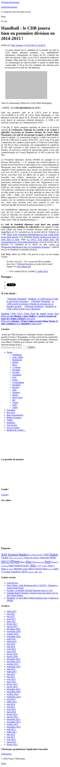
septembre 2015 (14, 666)
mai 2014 (11, 707)
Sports (9, 352)
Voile (14, 405)
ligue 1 (51, 565)
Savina (50, 313)
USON (24, 571)
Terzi (56, 313)
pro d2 (50, 569)
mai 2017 (11, 616)
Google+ (5, 495)
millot (25, 569)
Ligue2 (11, 569)
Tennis (15, 402)
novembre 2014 (14, 692)
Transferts (11, 410)
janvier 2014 (12, 717)
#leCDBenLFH (24, 266)
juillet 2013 (12, 732)
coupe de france (31, 557)
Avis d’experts (13, 427)
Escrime (15, 372)
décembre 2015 (13, 659)
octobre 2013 (12, 724)
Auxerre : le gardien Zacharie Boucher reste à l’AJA (30, 590)
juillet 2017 (12, 611)
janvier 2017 (12, 626)
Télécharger (6, 754)
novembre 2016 (14, 631)
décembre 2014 (13, 689)
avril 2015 (11, 679)
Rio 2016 (11, 412)
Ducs (22, 562)
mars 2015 (11, 681)
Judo (14, 390)
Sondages (11, 422)
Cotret (11, 558)
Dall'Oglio (44, 557)
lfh (37, 313)
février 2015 (12, 684)
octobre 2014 (12, 694)
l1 (37, 566)
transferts (15, 571)
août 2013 (11, 729)
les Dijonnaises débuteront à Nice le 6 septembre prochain (30, 245)
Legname (44, 566)
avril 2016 (11, 649)
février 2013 (12, 744)
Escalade (16, 370)
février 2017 (12, 624)
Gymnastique (18, 382)
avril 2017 (11, 619)
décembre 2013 (13, 719)
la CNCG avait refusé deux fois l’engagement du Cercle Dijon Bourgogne (30, 240)
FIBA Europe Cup (38, 562)
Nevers (38, 568)
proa (45, 568)
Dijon (26, 313)
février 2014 (12, 714)
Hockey (15, 387)
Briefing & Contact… (16, 430)
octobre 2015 (12, 664)
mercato (18, 568)
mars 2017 (11, 621)
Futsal (15, 380)
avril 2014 (11, 709)
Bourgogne (37, 555)
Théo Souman (17, 45)
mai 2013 (11, 737)
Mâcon (31, 568)
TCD (3, 572)
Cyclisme (16, 367)
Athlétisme (17, 355)
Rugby (15, 395)
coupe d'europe (18, 558)
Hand (32, 313)
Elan (28, 561)
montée (43, 313)
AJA (4, 554)
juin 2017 (11, 614)
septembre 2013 (14, 727)
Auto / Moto (17, 357)
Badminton (17, 360)
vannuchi (31, 572)
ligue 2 (4, 568)
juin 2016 (11, 644)
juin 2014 (11, 704)
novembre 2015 (14, 661)
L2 (39, 565)
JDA (33, 565)
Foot (14, 377)
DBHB (53, 557)
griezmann (4, 566)
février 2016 (12, 654)
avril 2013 (11, 739)
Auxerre (13, 554)
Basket (15, 362)
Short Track (17, 397)
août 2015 (11, 669)
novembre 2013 (14, 722)
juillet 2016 (12, 641)
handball (18, 565)
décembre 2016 (13, 629)
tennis (7, 572)
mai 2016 (11, 646)
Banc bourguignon (15, 415)
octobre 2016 (12, 634)
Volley (15, 407)
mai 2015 (11, 676)
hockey (26, 565)
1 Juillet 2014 (42, 271)
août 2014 (11, 699)
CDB (13, 313)
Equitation (16, 375)
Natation (16, 392)
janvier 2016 (12, 656)
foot (48, 562)
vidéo (36, 572)
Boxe (14, 365)
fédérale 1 (54, 562)
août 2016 (11, 639)
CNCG (20, 313)
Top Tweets (12, 425)
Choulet (4, 557)
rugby (56, 568)
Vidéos (10, 420)
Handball (5, 313)
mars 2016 (11, 651)
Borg (30, 555)
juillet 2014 (12, 702)
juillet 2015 (12, 671)
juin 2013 (11, 734)
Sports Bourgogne (9, 7)
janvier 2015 (12, 687)
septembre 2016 (14, 636)
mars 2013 (11, 742)
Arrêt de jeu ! (12, 583)
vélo (40, 572)
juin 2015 (11, 674)
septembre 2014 (14, 697)
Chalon (53, 554)
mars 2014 (11, 712)
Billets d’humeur (14, 417)
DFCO (5, 561)
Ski (13, 400)
